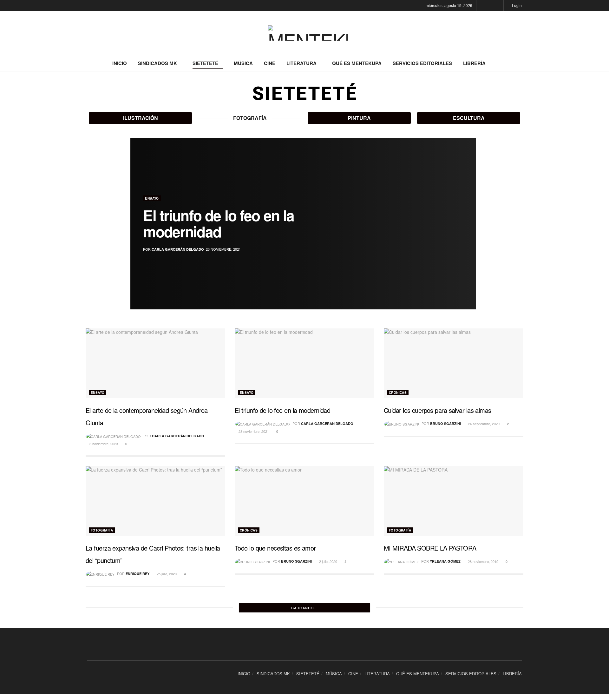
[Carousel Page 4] (468, 231)
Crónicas (398, 392)
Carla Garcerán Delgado (178, 249)
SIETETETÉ (205, 63)
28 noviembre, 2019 (482, 561)
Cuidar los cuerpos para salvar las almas (437, 410)
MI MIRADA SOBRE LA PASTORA (430, 547)
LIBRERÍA (474, 63)
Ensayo (152, 198)
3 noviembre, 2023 (103, 443)
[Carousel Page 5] (468, 238)
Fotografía (102, 530)
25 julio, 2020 (166, 573)
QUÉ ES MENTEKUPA (357, 63)
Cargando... (304, 607)
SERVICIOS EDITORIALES (422, 63)
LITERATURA (301, 63)
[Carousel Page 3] (468, 224)
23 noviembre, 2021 (253, 431)
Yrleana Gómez (445, 561)
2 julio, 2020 (327, 561)
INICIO (119, 63)
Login (516, 5)
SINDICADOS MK (157, 63)
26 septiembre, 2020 (483, 423)
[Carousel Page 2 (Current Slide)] (468, 217)
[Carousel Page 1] (468, 210)
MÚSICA (243, 63)
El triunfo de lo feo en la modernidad (218, 223)
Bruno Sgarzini (445, 423)
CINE (269, 63)
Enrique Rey (137, 573)
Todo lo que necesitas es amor (275, 547)
